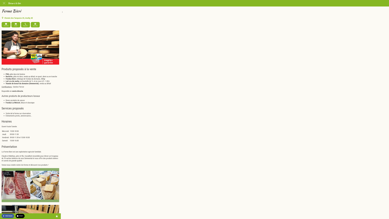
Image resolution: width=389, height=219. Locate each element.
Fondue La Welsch (13, 102)
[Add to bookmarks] (56, 216)
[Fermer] (4, 3)
